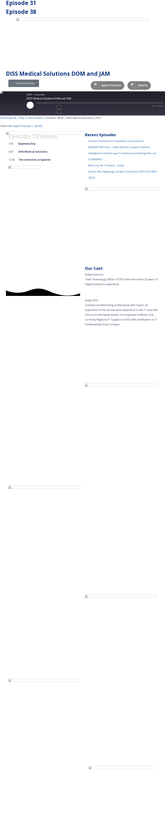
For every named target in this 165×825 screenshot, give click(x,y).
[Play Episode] (30, 105)
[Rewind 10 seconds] (52, 109)
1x (59, 109)
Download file (8, 118)
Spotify (38, 126)
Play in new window (31, 118)
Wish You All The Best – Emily (106, 165)
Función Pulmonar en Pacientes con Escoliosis (116, 141)
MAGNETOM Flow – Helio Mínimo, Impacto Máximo (119, 147)
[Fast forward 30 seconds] (69, 109)
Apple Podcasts (22, 126)
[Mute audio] (42, 109)
